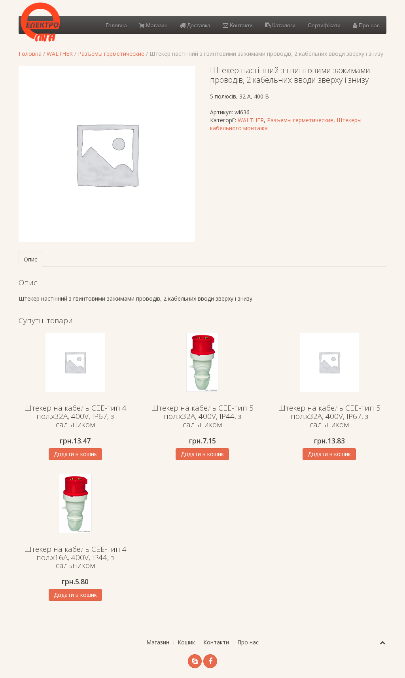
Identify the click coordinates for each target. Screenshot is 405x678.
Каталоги (283, 25)
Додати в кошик (75, 454)
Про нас (368, 25)
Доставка (197, 25)
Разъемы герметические (111, 53)
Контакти (240, 25)
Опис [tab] (30, 259)
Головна (116, 25)
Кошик (186, 642)
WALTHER (60, 53)
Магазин (156, 25)
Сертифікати (324, 25)
